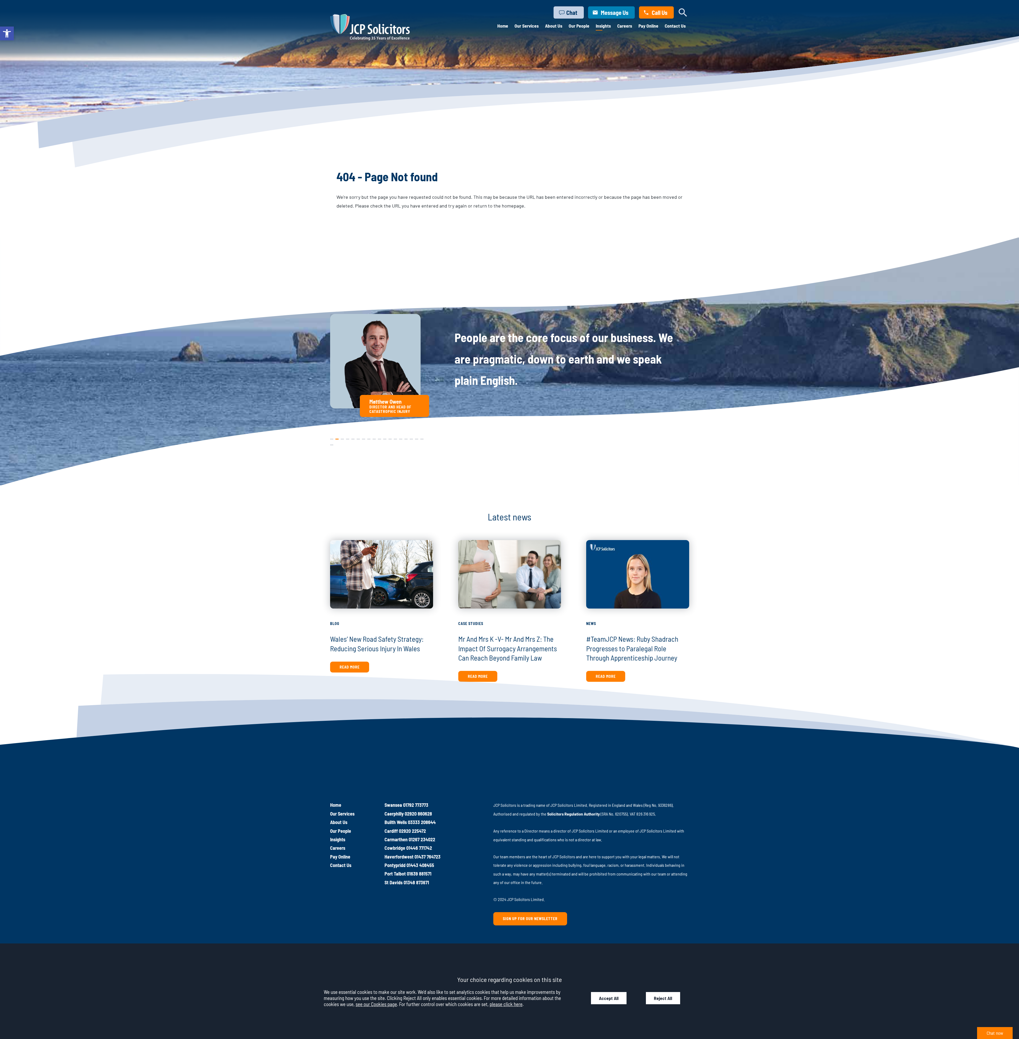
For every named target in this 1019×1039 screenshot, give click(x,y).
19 (331, 443)
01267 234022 (422, 839)
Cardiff (391, 831)
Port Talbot (395, 874)
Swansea (393, 805)
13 (395, 437)
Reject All (663, 998)
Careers (624, 26)
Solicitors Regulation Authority (573, 813)
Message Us (614, 12)
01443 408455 (420, 865)
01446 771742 (419, 848)
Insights (603, 26)
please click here (506, 1004)
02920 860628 (418, 814)
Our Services (527, 26)
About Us (553, 26)
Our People (579, 26)
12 (390, 437)
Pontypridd (395, 865)
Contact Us (675, 26)
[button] (7, 33)
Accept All (609, 998)
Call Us (659, 12)
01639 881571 (419, 874)
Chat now (995, 1033)
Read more (350, 667)
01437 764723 (427, 857)
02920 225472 (412, 831)
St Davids (394, 882)
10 (379, 437)
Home (502, 26)
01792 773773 (415, 805)
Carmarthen (396, 839)
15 (406, 437)
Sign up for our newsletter (530, 918)
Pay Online (648, 26)
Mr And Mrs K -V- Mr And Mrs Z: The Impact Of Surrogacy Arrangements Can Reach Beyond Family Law (507, 648)
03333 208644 (422, 822)
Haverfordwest (399, 857)
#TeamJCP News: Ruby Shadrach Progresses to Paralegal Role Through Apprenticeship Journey (632, 648)
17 (416, 437)
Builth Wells (396, 822)
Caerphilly (394, 814)
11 (384, 437)
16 (411, 437)
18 (422, 437)
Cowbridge (395, 848)
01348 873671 (416, 882)
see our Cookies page (376, 1004)
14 (400, 437)
